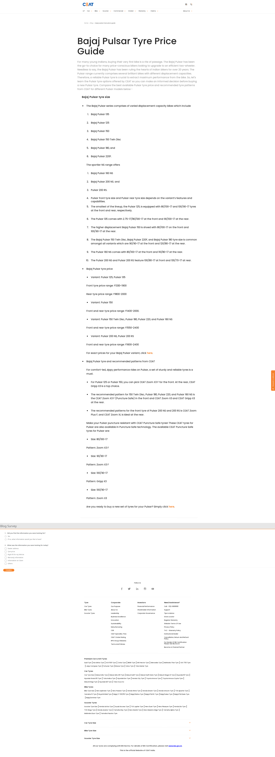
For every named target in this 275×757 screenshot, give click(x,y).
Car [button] (88, 11)
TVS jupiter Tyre (137, 706)
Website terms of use (172, 623)
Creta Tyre (122, 663)
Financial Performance (146, 606)
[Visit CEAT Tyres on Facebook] (122, 588)
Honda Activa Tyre (106, 706)
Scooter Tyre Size (90, 706)
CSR (112, 630)
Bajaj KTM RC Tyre (151, 694)
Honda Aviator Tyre (105, 710)
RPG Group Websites (118, 641)
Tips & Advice (169, 613)
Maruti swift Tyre (132, 675)
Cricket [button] (131, 11)
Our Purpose (115, 606)
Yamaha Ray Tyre (120, 710)
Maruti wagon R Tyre (167, 675)
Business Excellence (118, 617)
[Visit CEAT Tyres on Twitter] (129, 588)
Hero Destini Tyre (135, 710)
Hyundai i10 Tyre (183, 675)
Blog (91, 23)
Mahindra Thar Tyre (171, 663)
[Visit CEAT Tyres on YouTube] (152, 588)
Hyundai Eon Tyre (123, 678)
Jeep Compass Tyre (93, 666)
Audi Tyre (87, 663)
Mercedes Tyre (156, 663)
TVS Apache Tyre (181, 691)
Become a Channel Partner (174, 647)
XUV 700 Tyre (185, 663)
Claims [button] (153, 11)
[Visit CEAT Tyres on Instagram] (145, 588)
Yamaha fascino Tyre (109, 713)
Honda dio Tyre (180, 706)
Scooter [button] (106, 11)
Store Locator (169, 617)
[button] (191, 4)
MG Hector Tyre (143, 663)
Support (167, 610)
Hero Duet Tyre (150, 706)
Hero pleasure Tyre (165, 706)
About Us (114, 610)
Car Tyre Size (89, 675)
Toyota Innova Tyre (153, 678)
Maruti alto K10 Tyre (117, 675)
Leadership (115, 613)
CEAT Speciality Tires (118, 634)
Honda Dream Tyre (150, 691)
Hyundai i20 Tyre (105, 682)
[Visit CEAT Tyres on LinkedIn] (137, 588)
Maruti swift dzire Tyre (149, 675)
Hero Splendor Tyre (103, 691)
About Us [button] (186, 11)
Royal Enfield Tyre (105, 694)
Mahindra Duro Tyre (91, 713)
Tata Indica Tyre (109, 678)
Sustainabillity (116, 623)
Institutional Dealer (171, 634)
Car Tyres (88, 606)
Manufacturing (116, 627)
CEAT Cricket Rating (118, 637)
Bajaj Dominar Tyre (93, 698)
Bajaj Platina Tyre (137, 694)
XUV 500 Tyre (111, 663)
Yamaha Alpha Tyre (170, 710)
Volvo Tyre (130, 666)
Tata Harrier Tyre (142, 666)
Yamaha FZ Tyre (90, 694)
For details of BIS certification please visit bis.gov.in (175, 643)
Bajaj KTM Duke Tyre (181, 694)
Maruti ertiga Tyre (90, 682)
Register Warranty (171, 620)
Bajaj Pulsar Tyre (166, 694)
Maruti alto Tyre (102, 675)
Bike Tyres (88, 610)
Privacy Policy (169, 627)
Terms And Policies (118, 644)
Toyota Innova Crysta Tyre (173, 678)
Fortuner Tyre (108, 666)
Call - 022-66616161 (171, 606)
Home (86, 23)
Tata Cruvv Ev (119, 682)
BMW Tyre (131, 663)
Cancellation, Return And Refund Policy (176, 638)
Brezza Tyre (119, 666)
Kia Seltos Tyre (98, 663)
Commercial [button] (119, 11)
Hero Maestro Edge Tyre (153, 710)
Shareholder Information (147, 610)
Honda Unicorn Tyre (166, 691)
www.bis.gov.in (175, 746)
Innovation (115, 620)
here (149, 353)
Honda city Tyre (138, 678)
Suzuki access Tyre (122, 706)
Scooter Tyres (89, 613)
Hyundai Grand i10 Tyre (92, 678)
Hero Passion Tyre (119, 691)
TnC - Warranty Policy (172, 630)
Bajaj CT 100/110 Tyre (121, 694)
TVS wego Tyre (90, 710)
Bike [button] (96, 11)
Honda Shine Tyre (134, 691)
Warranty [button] (142, 11)
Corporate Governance (146, 613)
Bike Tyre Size (89, 691)
